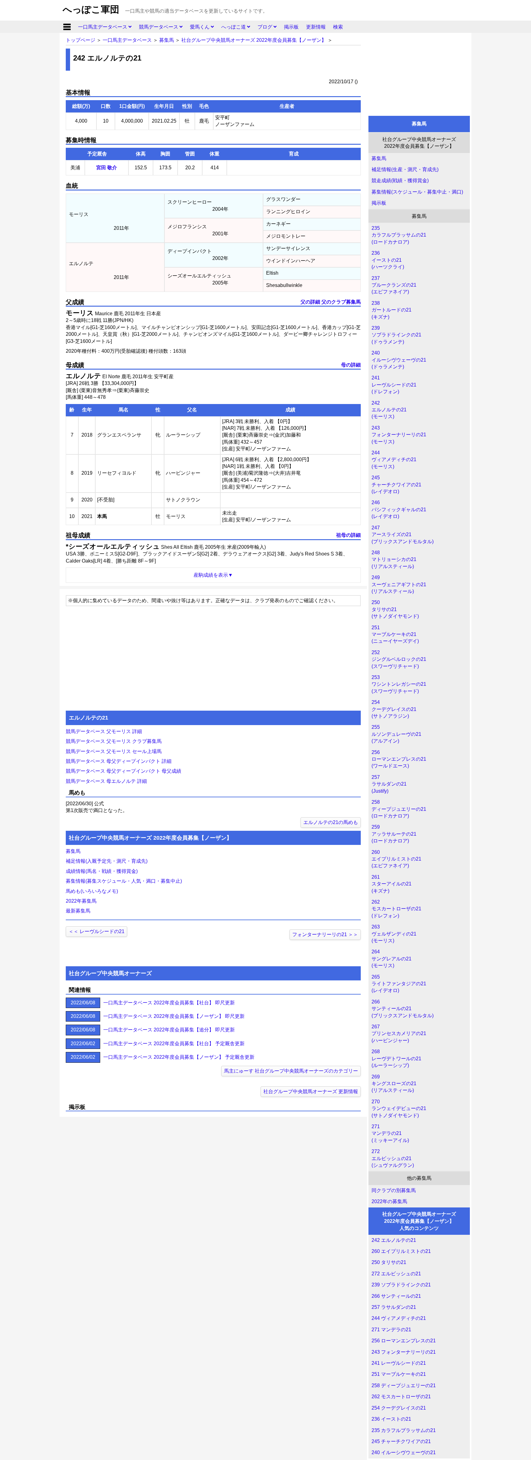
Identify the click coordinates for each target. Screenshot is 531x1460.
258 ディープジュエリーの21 (404, 1385)
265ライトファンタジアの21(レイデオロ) (399, 983)
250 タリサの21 (389, 1262)
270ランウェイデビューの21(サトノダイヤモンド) (399, 1108)
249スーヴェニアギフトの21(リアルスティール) (399, 584)
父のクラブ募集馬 (341, 301)
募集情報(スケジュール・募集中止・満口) (417, 191)
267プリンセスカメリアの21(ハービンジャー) (399, 1033)
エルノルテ (83, 376)
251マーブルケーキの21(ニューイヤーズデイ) (395, 634)
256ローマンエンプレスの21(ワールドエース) (399, 759)
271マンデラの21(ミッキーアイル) (390, 1133)
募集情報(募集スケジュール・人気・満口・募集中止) (124, 881)
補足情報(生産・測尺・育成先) (405, 169)
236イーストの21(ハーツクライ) (388, 259)
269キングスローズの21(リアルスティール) (394, 1083)
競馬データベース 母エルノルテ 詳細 (106, 781)
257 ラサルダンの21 (394, 1307)
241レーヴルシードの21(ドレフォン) (394, 384)
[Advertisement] (419, 72)
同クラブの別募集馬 (394, 1190)
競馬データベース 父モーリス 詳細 (104, 731)
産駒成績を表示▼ (213, 575)
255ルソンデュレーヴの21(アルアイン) (396, 734)
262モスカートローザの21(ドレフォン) (396, 908)
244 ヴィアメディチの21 (399, 1318)
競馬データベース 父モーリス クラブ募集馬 (114, 741)
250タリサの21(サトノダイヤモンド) (395, 609)
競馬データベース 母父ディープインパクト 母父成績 (123, 771)
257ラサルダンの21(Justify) (389, 784)
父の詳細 (310, 301)
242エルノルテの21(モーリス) (389, 409)
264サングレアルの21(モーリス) (391, 958)
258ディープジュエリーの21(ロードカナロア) (399, 808)
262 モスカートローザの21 (401, 1396)
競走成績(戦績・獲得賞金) (400, 180)
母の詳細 (351, 364)
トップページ (80, 40)
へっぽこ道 (234, 26)
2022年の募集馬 (389, 1201)
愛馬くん (200, 26)
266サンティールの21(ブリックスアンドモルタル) (403, 1008)
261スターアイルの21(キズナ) (391, 883)
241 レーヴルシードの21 (399, 1363)
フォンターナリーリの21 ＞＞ (325, 934)
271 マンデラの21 (391, 1329)
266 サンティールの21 (396, 1296)
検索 (338, 26)
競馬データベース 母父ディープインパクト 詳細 (118, 761)
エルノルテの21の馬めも (330, 822)
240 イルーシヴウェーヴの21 (404, 1452)
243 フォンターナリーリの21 (404, 1352)
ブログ (265, 26)
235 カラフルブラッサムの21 (404, 1430)
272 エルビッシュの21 (396, 1273)
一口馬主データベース (103, 26)
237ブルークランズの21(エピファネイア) (394, 285)
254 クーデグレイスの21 (399, 1408)
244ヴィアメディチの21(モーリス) (394, 459)
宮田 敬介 (106, 167)
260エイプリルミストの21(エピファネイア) (396, 859)
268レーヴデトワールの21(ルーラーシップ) (396, 1058)
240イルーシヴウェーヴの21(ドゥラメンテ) (399, 359)
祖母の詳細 (348, 535)
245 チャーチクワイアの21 (401, 1441)
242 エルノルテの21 (394, 1240)
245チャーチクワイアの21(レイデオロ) (396, 484)
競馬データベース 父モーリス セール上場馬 (114, 751)
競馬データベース (159, 26)
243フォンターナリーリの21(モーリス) (399, 434)
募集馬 (166, 40)
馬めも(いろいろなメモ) (92, 891)
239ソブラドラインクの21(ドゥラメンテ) (396, 334)
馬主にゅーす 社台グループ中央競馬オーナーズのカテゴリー (291, 1070)
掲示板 (291, 26)
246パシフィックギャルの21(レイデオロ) (399, 509)
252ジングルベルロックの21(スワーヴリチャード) (399, 659)
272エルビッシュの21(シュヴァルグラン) (393, 1158)
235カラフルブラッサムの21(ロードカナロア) (399, 235)
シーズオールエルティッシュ (114, 546)
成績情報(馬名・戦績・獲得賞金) (102, 871)
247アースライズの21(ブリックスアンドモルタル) (403, 534)
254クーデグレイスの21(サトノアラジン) (394, 709)
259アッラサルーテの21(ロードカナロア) (394, 833)
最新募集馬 (78, 910)
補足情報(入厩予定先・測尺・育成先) (107, 861)
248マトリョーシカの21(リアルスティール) (394, 559)
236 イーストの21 (391, 1419)
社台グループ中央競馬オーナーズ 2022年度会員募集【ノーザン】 (253, 40)
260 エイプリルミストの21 (401, 1251)
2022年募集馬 (81, 901)
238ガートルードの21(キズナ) (391, 310)
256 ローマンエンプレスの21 (404, 1340)
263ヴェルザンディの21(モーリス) (394, 933)
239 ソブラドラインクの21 (401, 1284)
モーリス (80, 313)
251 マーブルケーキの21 (399, 1374)
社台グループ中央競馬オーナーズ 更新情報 (310, 1091)
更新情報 (316, 26)
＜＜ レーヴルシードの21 (96, 931)
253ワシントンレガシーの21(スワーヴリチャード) (399, 684)
